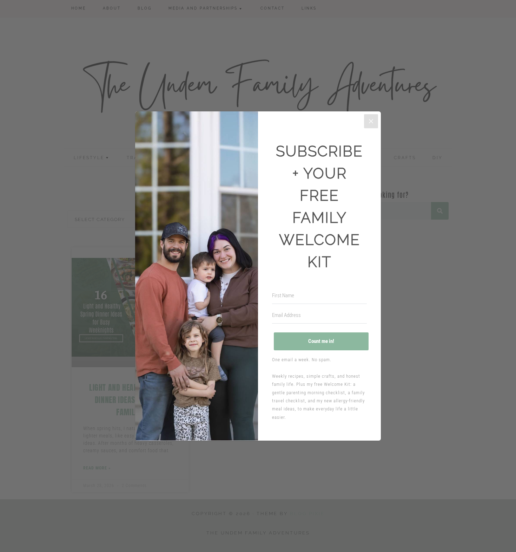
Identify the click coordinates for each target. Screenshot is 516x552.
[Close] (371, 121)
